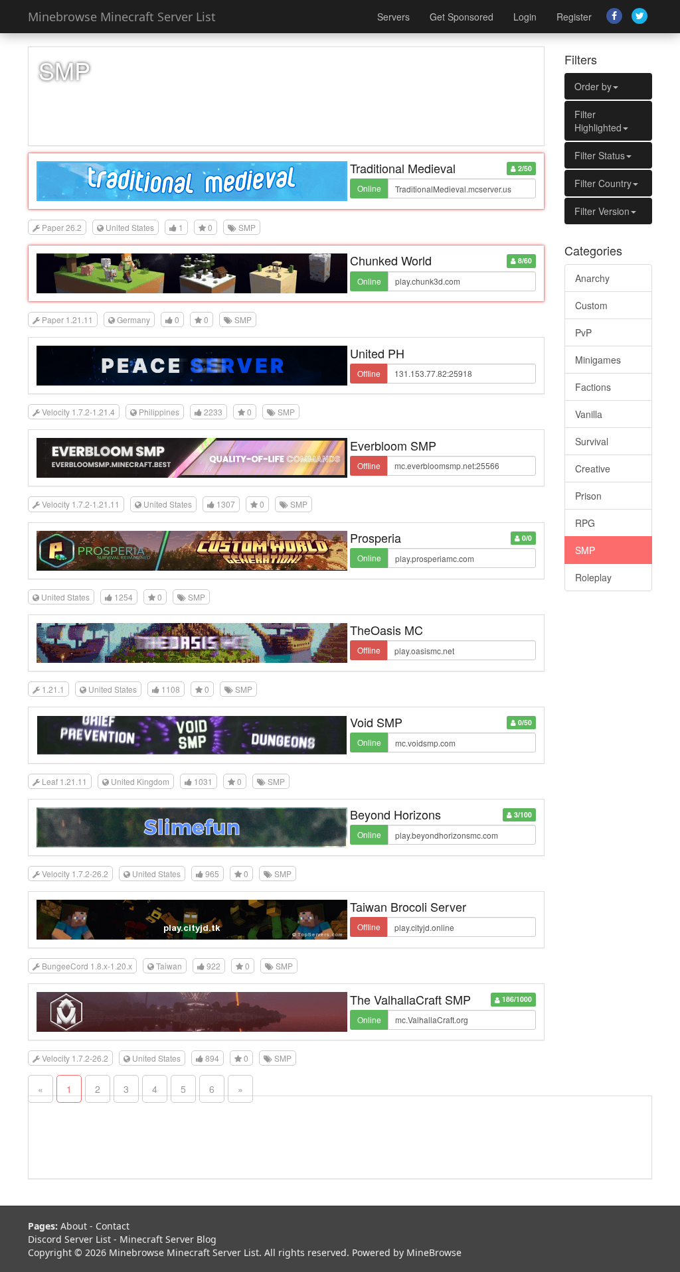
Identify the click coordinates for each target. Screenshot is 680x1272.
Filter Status (599, 155)
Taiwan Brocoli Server (408, 906)
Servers (393, 16)
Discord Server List (69, 1239)
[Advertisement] (608, 803)
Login (525, 16)
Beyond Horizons (395, 814)
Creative (592, 468)
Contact (112, 1226)
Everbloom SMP (393, 445)
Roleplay (593, 577)
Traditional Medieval (403, 168)
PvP (583, 332)
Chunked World (391, 260)
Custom (591, 305)
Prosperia (375, 537)
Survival (591, 441)
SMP (585, 550)
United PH (377, 353)
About (73, 1226)
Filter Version (602, 211)
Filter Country (603, 183)
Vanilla (588, 414)
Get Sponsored (461, 16)
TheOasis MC (386, 629)
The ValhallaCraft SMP (410, 999)
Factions (593, 386)
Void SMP (376, 722)
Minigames (598, 359)
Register (574, 16)
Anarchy (592, 278)
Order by (593, 86)
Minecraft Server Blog (168, 1239)
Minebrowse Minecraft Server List (122, 17)
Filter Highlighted (598, 120)
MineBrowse (434, 1252)
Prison (588, 495)
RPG (585, 523)
